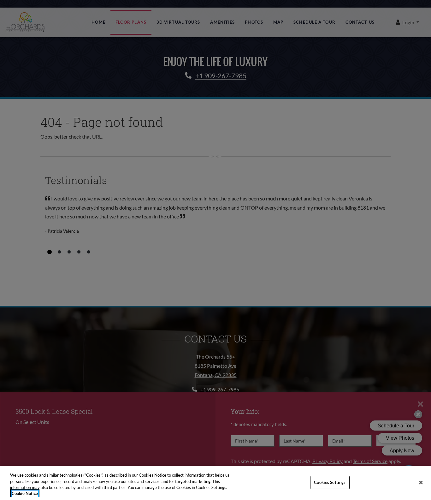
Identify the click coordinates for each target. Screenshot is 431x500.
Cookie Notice (25, 493)
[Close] (421, 482)
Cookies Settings (329, 482)
